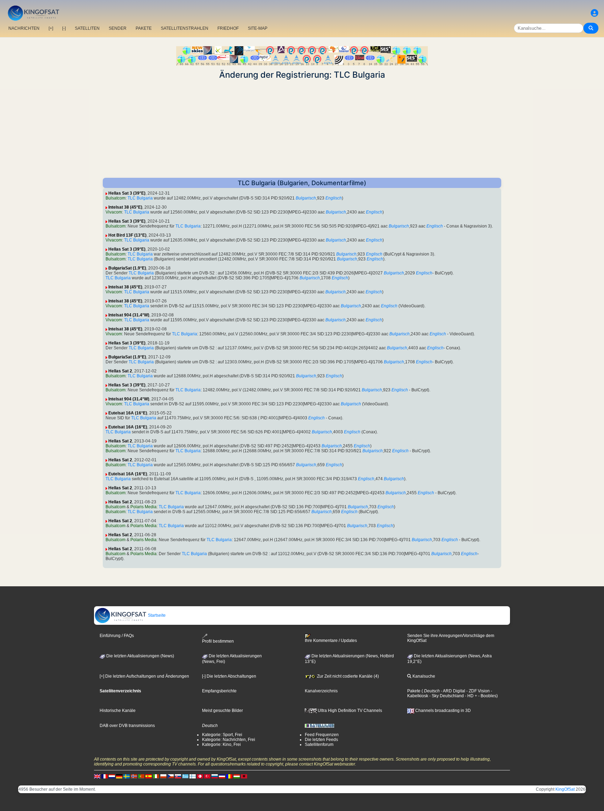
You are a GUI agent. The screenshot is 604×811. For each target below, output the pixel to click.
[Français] (104, 776)
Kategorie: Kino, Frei (221, 744)
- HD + (470, 695)
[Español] (148, 776)
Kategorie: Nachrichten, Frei (228, 739)
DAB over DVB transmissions (127, 725)
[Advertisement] (302, 129)
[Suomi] (192, 776)
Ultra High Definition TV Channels (349, 710)
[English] (97, 776)
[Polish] (163, 776)
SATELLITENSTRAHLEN (184, 28)
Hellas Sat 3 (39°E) (126, 193)
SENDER (118, 28)
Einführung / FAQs (117, 635)
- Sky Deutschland (446, 695)
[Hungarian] (236, 776)
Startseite (156, 615)
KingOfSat (565, 789)
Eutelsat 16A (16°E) (127, 413)
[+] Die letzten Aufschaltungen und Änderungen (144, 676)
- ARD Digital (452, 690)
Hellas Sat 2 (120, 371)
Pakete (413, 690)
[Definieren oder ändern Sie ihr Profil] (594, 13)
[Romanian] (229, 776)
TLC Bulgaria (140, 198)
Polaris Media (143, 506)
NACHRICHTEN (23, 28)
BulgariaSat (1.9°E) (127, 268)
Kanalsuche (423, 676)
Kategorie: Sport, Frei (222, 734)
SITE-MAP (257, 28)
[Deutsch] (119, 776)
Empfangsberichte (219, 690)
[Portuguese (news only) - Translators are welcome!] (141, 776)
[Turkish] (207, 776)
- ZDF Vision (477, 690)
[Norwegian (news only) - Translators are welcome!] (134, 776)
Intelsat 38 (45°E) (125, 207)
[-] (64, 28)
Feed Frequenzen (322, 734)
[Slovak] (178, 776)
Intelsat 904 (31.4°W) (128, 315)
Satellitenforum (319, 744)
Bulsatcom (115, 198)
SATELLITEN (87, 28)
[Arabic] (200, 776)
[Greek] (185, 776)
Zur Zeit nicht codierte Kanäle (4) (347, 676)
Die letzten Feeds (321, 739)
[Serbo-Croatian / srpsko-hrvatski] (222, 776)
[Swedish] (126, 776)
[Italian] (156, 776)
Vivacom (114, 212)
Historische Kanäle (118, 710)
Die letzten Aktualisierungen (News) (139, 655)
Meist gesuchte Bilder (222, 710)
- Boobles (486, 695)
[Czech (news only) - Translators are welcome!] (170, 776)
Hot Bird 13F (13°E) (127, 235)
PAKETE (144, 28)
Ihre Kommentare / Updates (331, 640)
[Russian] (214, 776)
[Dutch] (112, 776)
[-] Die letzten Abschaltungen (229, 676)
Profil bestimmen (218, 641)
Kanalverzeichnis (321, 690)
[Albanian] (244, 776)
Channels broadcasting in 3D (442, 710)
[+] (51, 28)
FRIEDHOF (228, 28)
